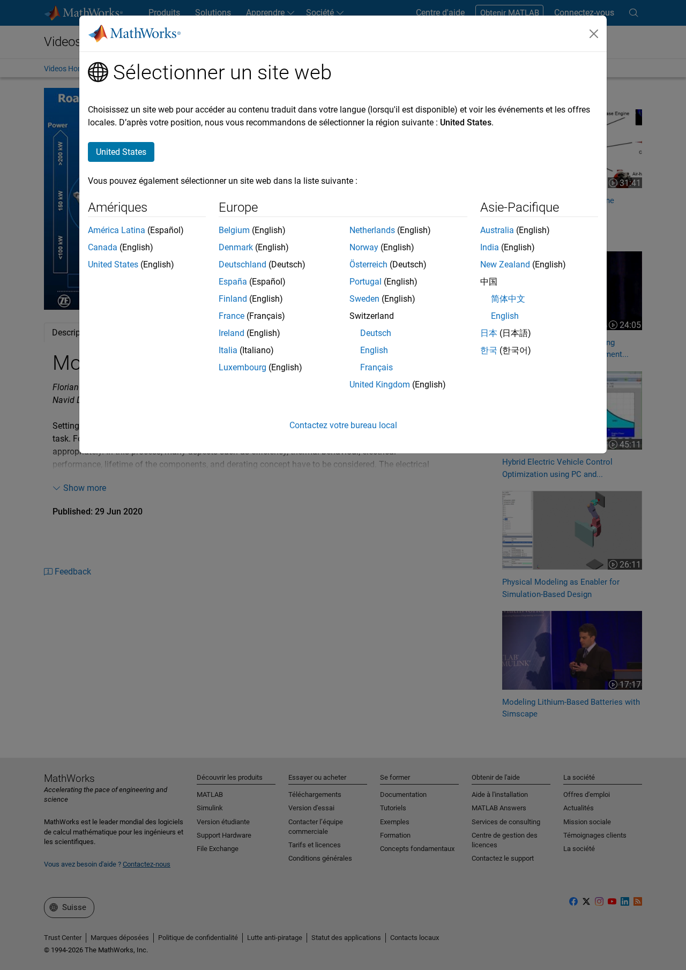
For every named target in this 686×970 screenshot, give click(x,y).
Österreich (368, 264)
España (233, 282)
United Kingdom (379, 384)
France (231, 316)
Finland (233, 299)
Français (376, 367)
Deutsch (375, 333)
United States (113, 264)
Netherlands (372, 230)
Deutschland (242, 264)
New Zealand (505, 264)
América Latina (116, 230)
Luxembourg (242, 367)
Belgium (234, 230)
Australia (497, 230)
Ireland (231, 333)
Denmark (236, 247)
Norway (363, 247)
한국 (488, 350)
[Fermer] (593, 33)
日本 (488, 333)
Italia (228, 350)
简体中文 (508, 299)
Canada (102, 247)
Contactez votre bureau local (343, 425)
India (489, 247)
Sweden (364, 299)
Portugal (365, 282)
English (374, 350)
